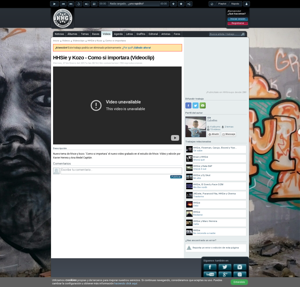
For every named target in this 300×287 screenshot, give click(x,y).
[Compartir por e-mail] (203, 105)
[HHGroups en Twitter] (225, 269)
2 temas (229, 126)
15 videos (215, 129)
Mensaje (230, 134)
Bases (95, 34)
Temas (85, 34)
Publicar (176, 176)
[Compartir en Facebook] (188, 105)
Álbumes (72, 34)
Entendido (239, 282)
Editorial (153, 34)
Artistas (165, 34)
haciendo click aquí (125, 283)
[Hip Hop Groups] (61, 27)
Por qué (127, 47)
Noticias (59, 34)
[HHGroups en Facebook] (210, 269)
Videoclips (78, 40)
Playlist (222, 3)
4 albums (215, 126)
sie (209, 117)
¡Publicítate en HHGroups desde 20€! (226, 92)
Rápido (235, 3)
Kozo (99, 40)
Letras (129, 34)
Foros (177, 34)
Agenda (118, 34)
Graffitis (141, 34)
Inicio (56, 40)
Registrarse (238, 23)
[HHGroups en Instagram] (240, 269)
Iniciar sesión (237, 19)
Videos (107, 34)
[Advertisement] (150, 18)
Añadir (215, 134)
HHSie (91, 40)
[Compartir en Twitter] (195, 105)
